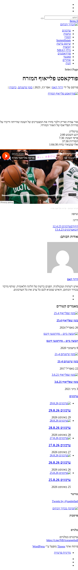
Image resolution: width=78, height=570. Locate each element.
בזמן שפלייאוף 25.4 (67, 320)
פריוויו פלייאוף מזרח (58, 208)
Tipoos (61, 546)
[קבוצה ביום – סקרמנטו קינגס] (61, 333)
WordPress (38, 546)
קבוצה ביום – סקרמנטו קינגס (62, 340)
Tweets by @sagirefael (65, 501)
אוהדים (67, 60)
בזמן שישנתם (25, 87)
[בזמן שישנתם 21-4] (66, 354)
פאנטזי (67, 56)
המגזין (67, 37)
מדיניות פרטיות (62, 552)
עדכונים (66, 30)
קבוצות (67, 46)
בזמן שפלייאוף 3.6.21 (66, 381)
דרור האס (57, 87)
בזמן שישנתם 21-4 (68, 361)
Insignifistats (63, 40)
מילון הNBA (64, 50)
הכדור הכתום (73, 208)
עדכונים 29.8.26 (60, 410)
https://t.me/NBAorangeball (62, 540)
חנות (68, 63)
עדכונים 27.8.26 (60, 445)
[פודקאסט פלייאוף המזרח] (63, 93)
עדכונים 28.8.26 (60, 428)
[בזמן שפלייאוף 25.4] (66, 313)
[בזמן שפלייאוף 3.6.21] (65, 374)
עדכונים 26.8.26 (60, 462)
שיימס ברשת (64, 43)
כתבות (67, 33)
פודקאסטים (64, 53)
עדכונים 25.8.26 (60, 480)
